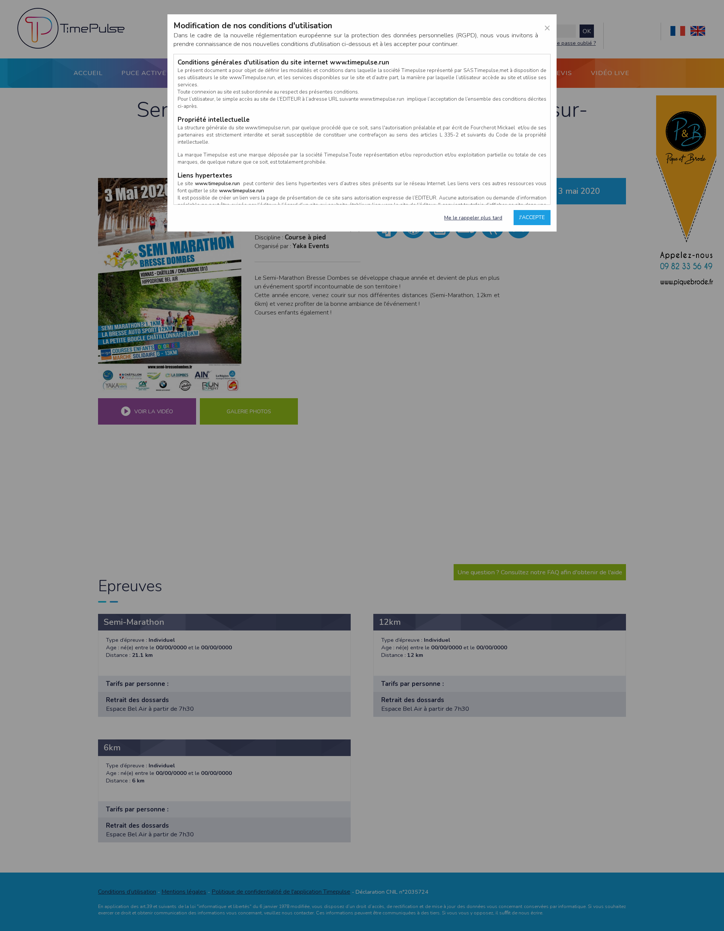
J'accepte (532, 217)
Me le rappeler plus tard (473, 217)
